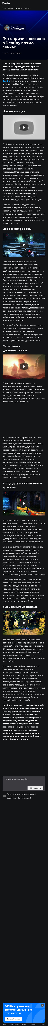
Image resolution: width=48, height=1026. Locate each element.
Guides (27, 8)
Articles (18, 8)
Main (4, 8)
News (10, 8)
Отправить (35, 788)
